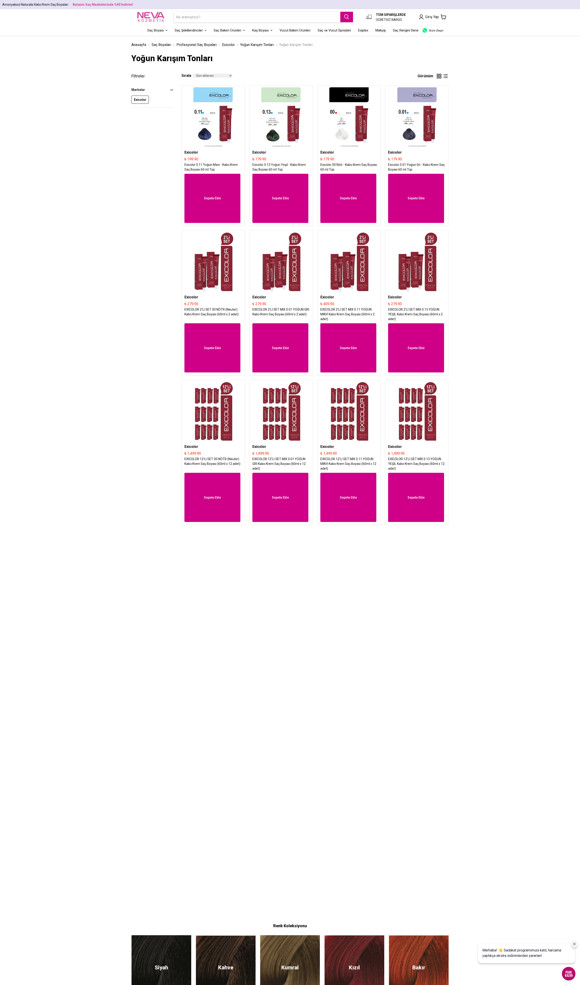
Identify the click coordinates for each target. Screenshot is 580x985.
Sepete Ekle (212, 198)
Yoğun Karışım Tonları (257, 45)
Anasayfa (138, 45)
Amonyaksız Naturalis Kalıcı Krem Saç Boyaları (35, 4)
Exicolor (228, 45)
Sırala (186, 75)
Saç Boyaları (161, 45)
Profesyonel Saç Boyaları (196, 45)
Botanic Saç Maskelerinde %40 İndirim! (103, 4)
